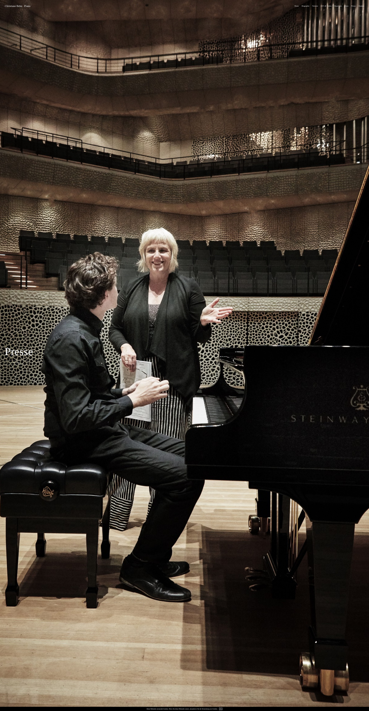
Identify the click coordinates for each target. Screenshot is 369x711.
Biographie (305, 6)
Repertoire (338, 6)
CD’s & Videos (326, 6)
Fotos (346, 6)
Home (297, 6)
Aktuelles (16, 362)
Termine (315, 6)
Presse (353, 6)
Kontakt (361, 6)
